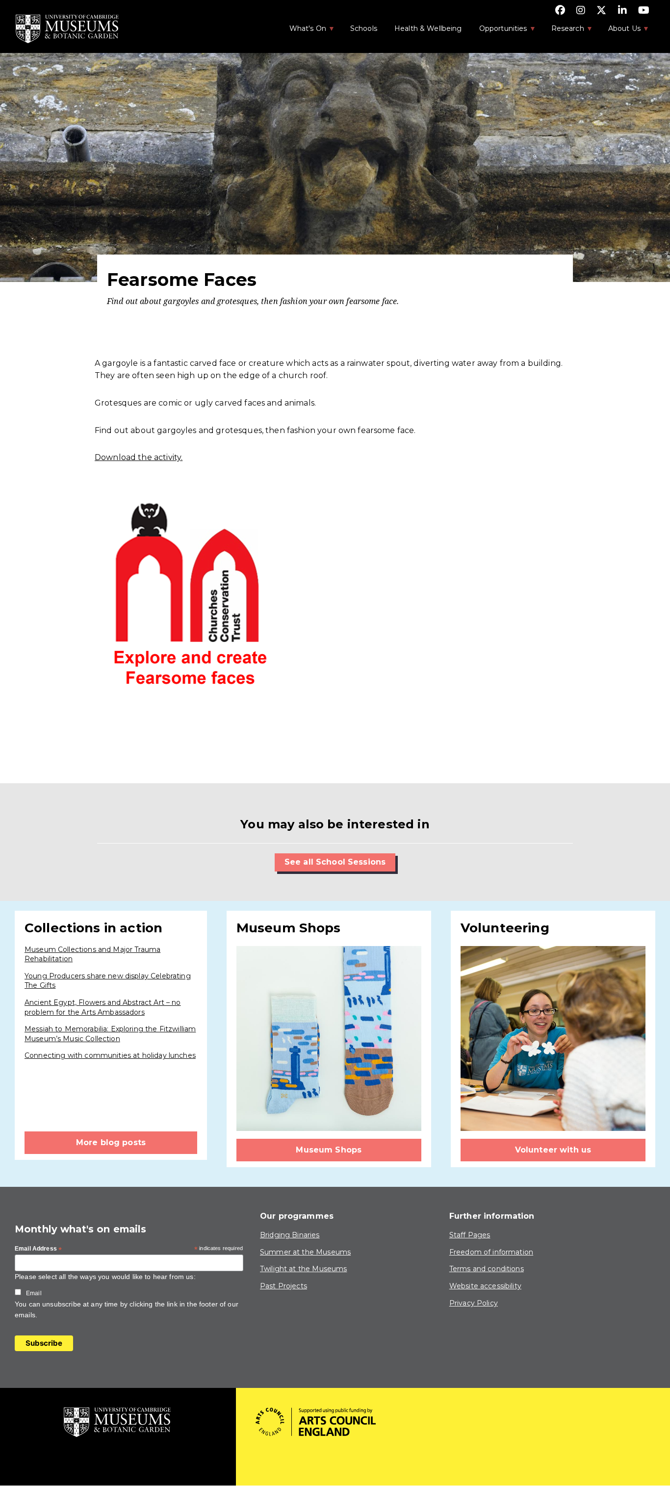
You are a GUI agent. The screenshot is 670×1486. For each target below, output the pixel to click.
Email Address (38, 1249)
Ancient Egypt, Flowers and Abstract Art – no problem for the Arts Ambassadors (103, 1007)
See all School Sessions (335, 862)
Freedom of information (491, 1252)
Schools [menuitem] (363, 28)
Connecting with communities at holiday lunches (110, 1055)
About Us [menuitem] (619, 31)
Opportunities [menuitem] (498, 31)
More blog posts (111, 1142)
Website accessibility (485, 1285)
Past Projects (283, 1285)
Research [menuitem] (562, 31)
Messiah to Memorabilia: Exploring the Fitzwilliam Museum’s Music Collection (110, 1034)
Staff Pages (469, 1234)
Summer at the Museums (305, 1252)
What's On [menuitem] (302, 31)
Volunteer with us (553, 1149)
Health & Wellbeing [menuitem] (428, 28)
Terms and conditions (486, 1268)
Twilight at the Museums (303, 1268)
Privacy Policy (473, 1303)
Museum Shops (328, 1149)
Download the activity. (138, 457)
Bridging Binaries (290, 1234)
